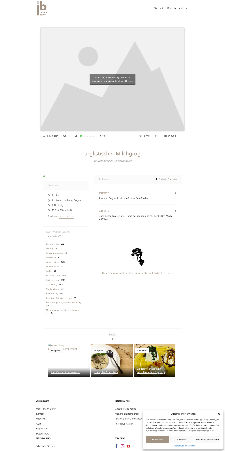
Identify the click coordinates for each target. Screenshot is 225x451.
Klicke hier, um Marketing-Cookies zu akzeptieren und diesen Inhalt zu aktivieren (112, 79)
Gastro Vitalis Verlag (125, 408)
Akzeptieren (157, 439)
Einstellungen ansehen (207, 439)
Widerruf (40, 418)
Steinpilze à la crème (106, 372)
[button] (218, 413)
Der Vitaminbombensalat (65, 372)
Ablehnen (181, 439)
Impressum (190, 445)
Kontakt (40, 413)
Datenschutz (178, 445)
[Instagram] (122, 446)
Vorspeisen (56, 350)
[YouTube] (128, 446)
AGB (38, 423)
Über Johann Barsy (46, 408)
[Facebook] (116, 446)
